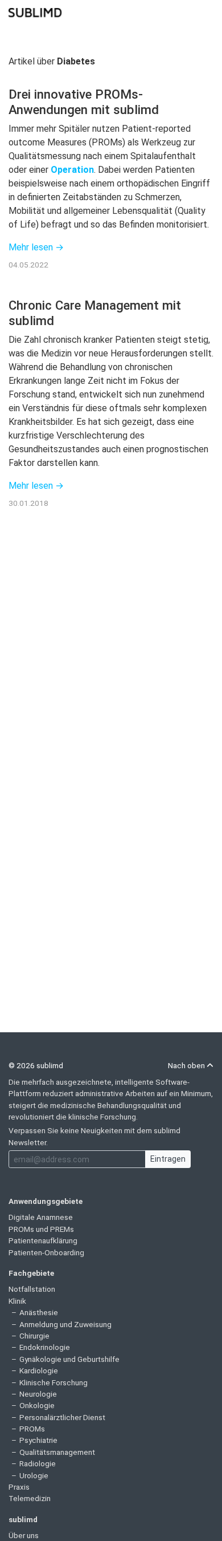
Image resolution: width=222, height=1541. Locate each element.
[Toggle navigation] (206, 11)
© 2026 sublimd (36, 1065)
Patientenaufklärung (43, 1240)
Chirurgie (34, 1335)
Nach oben (187, 1065)
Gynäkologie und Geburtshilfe (69, 1359)
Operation (72, 169)
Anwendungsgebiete (46, 1201)
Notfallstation (32, 1288)
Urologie (33, 1475)
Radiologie (37, 1463)
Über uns (24, 1535)
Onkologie (37, 1405)
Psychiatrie (38, 1440)
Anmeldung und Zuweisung (65, 1324)
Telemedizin (30, 1498)
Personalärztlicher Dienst (62, 1417)
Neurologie (38, 1393)
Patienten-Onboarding (46, 1252)
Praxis (19, 1486)
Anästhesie (38, 1312)
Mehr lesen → (36, 247)
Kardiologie (38, 1370)
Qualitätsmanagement (57, 1452)
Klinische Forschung (53, 1382)
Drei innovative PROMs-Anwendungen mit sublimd (84, 102)
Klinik (17, 1300)
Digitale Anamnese (41, 1217)
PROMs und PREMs (41, 1229)
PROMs (32, 1428)
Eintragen (168, 1158)
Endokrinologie (44, 1347)
